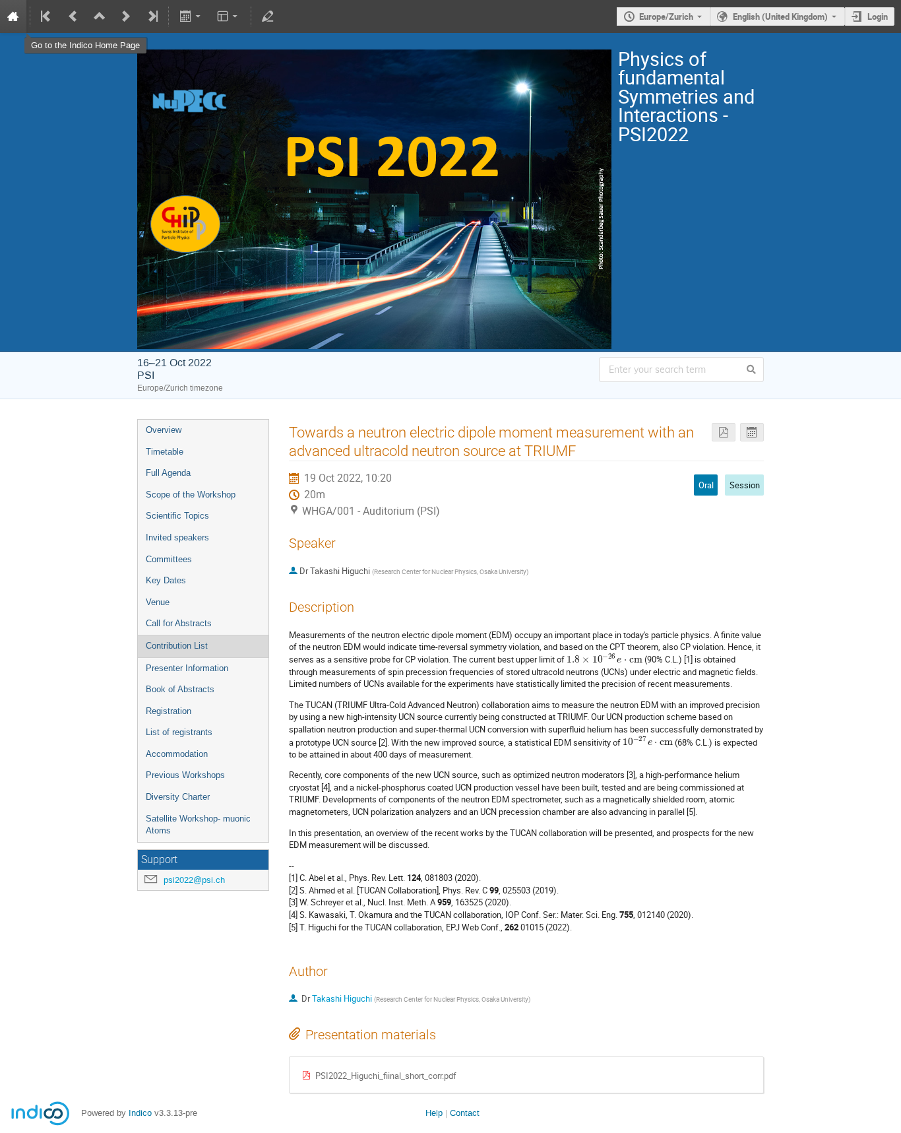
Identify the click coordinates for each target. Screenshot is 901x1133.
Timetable (164, 452)
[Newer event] (126, 16)
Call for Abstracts (179, 623)
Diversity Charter (178, 797)
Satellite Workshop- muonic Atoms (198, 825)
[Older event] (73, 16)
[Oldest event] (47, 16)
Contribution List (177, 646)
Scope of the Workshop (190, 495)
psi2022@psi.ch (194, 880)
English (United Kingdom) (780, 16)
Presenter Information (187, 668)
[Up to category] (99, 16)
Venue (158, 602)
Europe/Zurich (666, 16)
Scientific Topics (177, 516)
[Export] (191, 16)
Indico (140, 1112)
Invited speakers (177, 537)
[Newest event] (152, 16)
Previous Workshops (185, 775)
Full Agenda (168, 473)
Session (745, 485)
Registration (168, 711)
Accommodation (177, 754)
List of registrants (179, 732)
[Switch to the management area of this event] (268, 16)
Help (434, 1112)
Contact (465, 1112)
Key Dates (166, 580)
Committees (169, 559)
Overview (163, 430)
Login (877, 16)
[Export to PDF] (723, 432)
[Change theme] (228, 16)
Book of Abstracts (180, 689)
